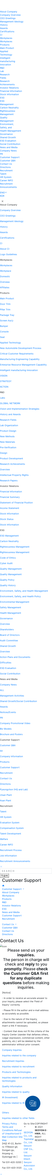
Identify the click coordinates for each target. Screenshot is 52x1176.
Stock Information (9, 94)
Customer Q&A (8, 160)
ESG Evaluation (8, 140)
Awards (4, 28)
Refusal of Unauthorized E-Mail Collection (12, 1133)
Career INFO (6, 180)
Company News (8, 150)
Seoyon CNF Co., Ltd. (28, 1149)
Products (4, 44)
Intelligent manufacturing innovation (7, 61)
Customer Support (10, 157)
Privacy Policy (9, 1123)
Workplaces (6, 38)
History (4, 24)
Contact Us (6, 163)
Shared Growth (8, 137)
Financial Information (11, 91)
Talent (3, 173)
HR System (6, 177)
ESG (2, 97)
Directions (5, 167)
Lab (2, 71)
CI (1, 34)
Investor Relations (9, 87)
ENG (2, 192)
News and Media (8, 147)
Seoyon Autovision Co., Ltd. (29, 1165)
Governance (6, 134)
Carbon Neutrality (9, 107)
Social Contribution (10, 144)
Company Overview (10, 15)
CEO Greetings (8, 18)
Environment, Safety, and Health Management (10, 127)
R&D (2, 67)
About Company (8, 11)
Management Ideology (11, 21)
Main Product (7, 48)
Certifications (7, 31)
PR (1, 154)
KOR (2, 195)
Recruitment (6, 170)
